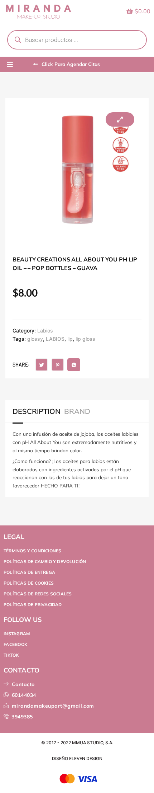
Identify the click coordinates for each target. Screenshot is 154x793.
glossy (35, 339)
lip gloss (85, 339)
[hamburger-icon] (10, 65)
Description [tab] (37, 411)
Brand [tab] (77, 411)
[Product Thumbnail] (120, 119)
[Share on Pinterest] (57, 364)
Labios (45, 330)
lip (70, 339)
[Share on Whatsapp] (73, 364)
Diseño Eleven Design (77, 758)
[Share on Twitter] (41, 364)
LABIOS (55, 339)
